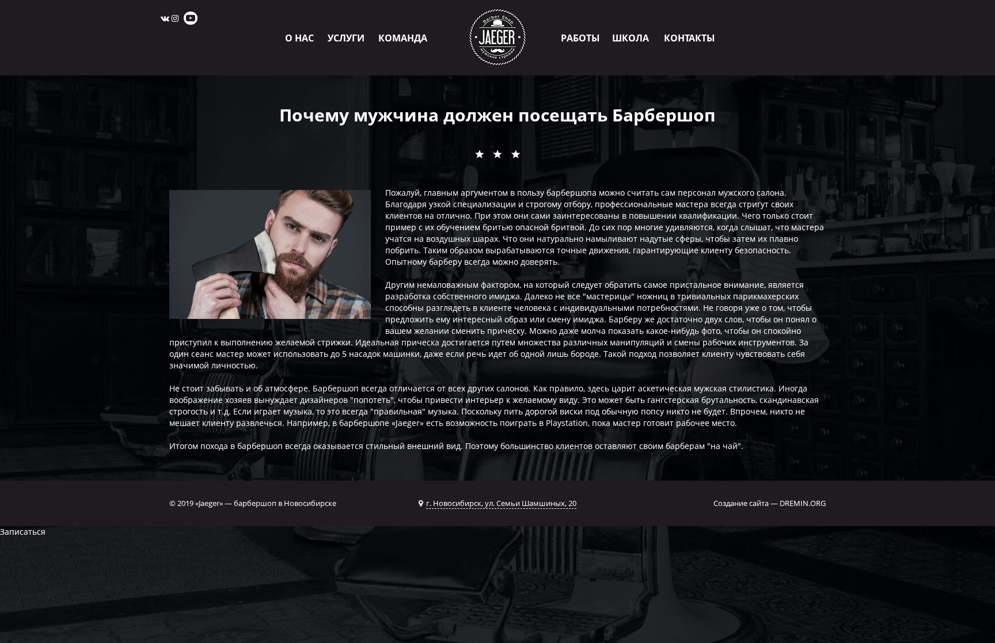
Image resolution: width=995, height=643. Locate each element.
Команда (402, 38)
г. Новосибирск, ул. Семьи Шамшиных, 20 (501, 503)
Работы (580, 38)
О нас (299, 38)
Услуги (346, 38)
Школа (630, 38)
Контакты (689, 38)
